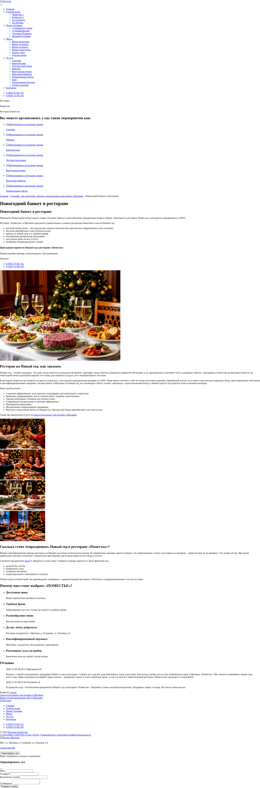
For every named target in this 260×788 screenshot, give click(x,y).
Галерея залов (13, 12)
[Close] (1, 768)
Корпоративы (19, 63)
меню (27, 561)
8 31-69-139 (14, 95)
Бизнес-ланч (18, 52)
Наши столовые (14, 25)
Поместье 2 (18, 17)
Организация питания (23, 82)
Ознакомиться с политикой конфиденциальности (65, 735)
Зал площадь (18, 20)
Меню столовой (20, 44)
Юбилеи (16, 68)
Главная (10, 9)
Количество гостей (9, 777)
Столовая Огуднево (22, 28)
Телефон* (5, 774)
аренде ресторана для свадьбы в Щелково (55, 415)
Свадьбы (16, 60)
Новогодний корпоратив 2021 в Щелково (21, 698)
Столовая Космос (21, 31)
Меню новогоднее (21, 50)
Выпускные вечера (22, 71)
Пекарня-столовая (21, 36)
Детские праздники (22, 66)
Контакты (11, 87)
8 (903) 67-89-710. (15, 263)
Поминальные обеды (23, 77)
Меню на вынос (20, 47)
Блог (14, 79)
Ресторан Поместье (18, 732)
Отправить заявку (9, 786)
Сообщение (6, 783)
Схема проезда (7, 748)
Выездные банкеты (22, 74)
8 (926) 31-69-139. (15, 266)
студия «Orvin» (20, 735)
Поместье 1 (18, 14)
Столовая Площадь (22, 33)
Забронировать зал (10, 753)
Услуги (9, 58)
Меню (9, 39)
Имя (2, 770)
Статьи (13, 692)
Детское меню (19, 55)
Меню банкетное (20, 41)
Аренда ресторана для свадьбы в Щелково (21, 695)
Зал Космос (18, 22)
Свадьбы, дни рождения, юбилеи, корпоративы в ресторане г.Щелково (47, 196)
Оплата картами (20, 85)
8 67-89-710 (14, 93)
